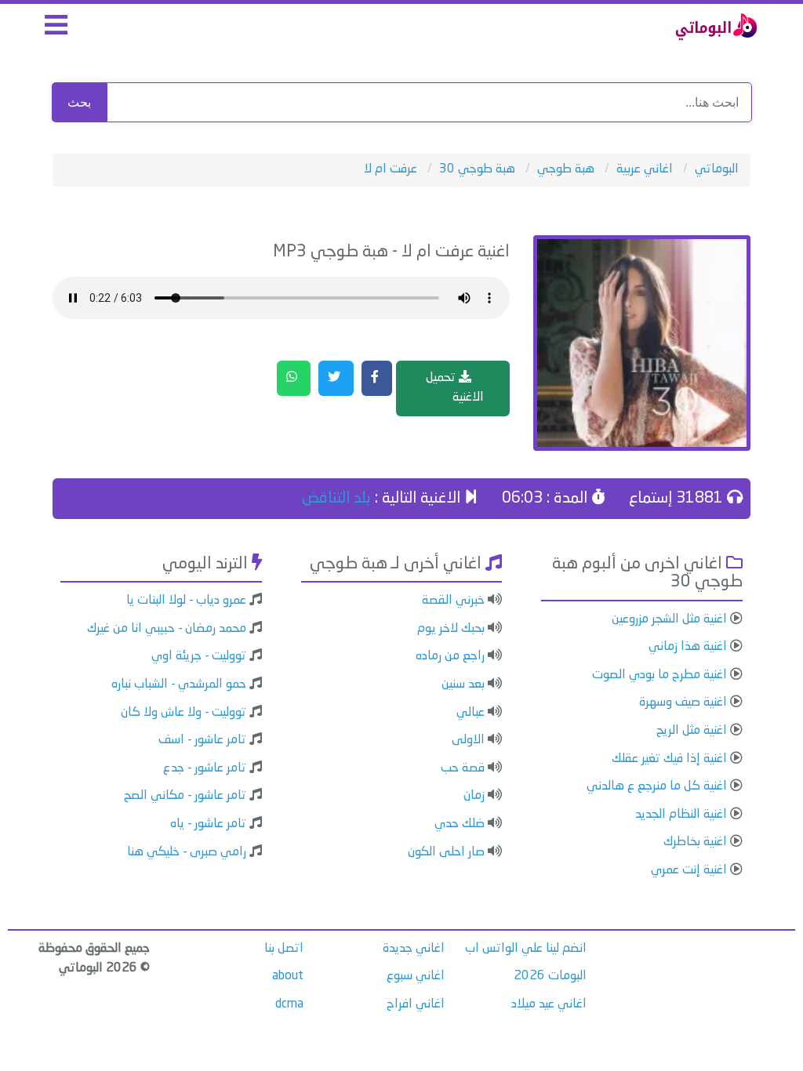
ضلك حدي (459, 824)
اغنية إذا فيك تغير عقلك (669, 759)
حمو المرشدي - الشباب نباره (178, 684)
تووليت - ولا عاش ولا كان (183, 712)
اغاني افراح (416, 1004)
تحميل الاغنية (455, 388)
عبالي (470, 712)
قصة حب (463, 768)
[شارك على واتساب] (294, 379)
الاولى (468, 740)
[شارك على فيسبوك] (377, 379)
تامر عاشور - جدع (204, 768)
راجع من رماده (450, 656)
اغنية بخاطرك (695, 842)
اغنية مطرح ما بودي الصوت (659, 675)
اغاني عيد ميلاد (549, 1004)
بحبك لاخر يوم (451, 629)
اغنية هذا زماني (688, 647)
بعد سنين (463, 684)
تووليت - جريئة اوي (198, 656)
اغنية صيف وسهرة (683, 702)
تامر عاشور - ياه (208, 824)
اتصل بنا (283, 948)
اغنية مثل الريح (691, 730)
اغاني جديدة (414, 948)
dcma (289, 1004)
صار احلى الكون (446, 852)
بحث (79, 102)
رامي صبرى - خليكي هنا (186, 852)
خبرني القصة (453, 600)
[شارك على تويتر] (336, 379)
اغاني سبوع (416, 976)
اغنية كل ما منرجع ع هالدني (657, 786)
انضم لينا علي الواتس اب (526, 948)
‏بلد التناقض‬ (336, 498)
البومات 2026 (550, 976)
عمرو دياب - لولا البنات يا (186, 600)
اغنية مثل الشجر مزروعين (669, 619)
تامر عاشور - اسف (202, 740)
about (287, 976)
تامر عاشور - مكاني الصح (185, 796)
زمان (474, 796)
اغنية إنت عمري (689, 870)
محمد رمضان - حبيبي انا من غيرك (166, 629)
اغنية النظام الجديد (681, 814)
